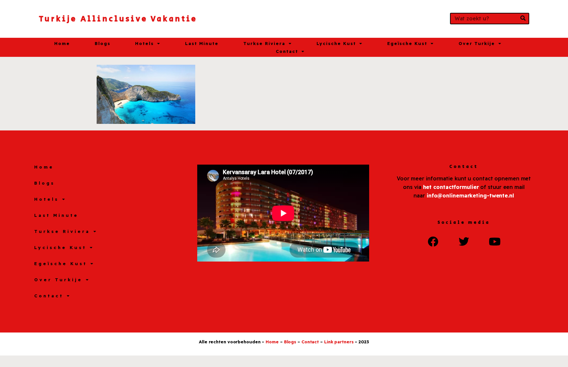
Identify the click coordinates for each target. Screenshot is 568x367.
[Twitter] (463, 241)
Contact (287, 51)
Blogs (102, 43)
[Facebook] (432, 241)
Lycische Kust (336, 43)
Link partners (339, 341)
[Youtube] (494, 241)
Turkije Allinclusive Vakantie (118, 19)
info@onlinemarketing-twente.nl (470, 195)
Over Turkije (477, 43)
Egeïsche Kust (407, 43)
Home (62, 43)
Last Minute (202, 43)
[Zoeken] (523, 18)
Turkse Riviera (264, 43)
